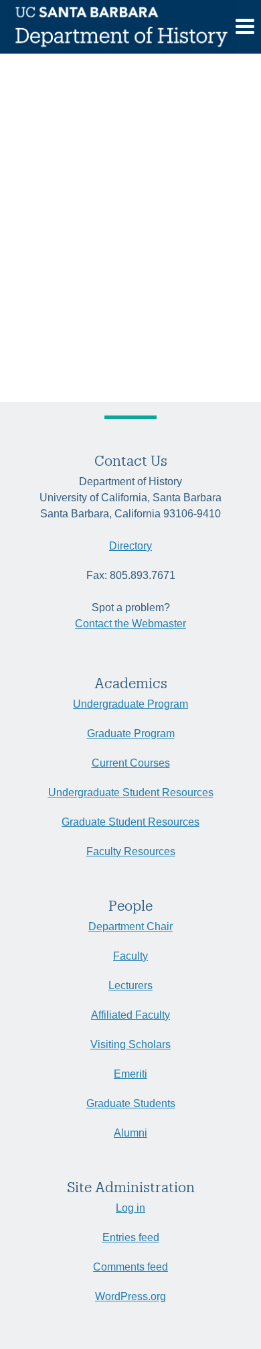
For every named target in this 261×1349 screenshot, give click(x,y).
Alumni (130, 1133)
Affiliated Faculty (130, 1015)
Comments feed (130, 1267)
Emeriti (130, 1074)
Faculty (130, 956)
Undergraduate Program (130, 704)
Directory (130, 546)
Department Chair (130, 926)
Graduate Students (130, 1103)
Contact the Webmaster (130, 623)
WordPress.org (130, 1296)
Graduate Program (131, 733)
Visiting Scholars (130, 1044)
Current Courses (131, 763)
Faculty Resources (130, 851)
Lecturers (130, 985)
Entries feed (130, 1237)
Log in (130, 1208)
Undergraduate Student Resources (130, 792)
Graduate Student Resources (130, 822)
